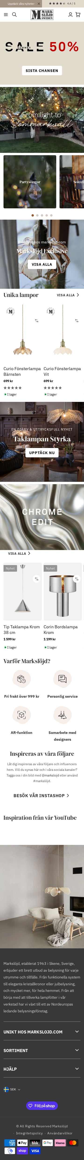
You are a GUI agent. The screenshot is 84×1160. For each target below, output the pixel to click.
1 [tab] (33, 215)
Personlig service (62, 696)
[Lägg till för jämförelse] (36, 321)
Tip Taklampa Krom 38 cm (22, 629)
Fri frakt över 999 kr (21, 696)
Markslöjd (60, 1126)
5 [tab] (51, 215)
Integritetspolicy (29, 1133)
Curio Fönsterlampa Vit (62, 371)
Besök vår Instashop (39, 795)
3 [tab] (42, 215)
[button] (6, 14)
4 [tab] (47, 215)
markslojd (52, 775)
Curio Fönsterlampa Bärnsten (22, 371)
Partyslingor (30, 181)
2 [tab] (37, 215)
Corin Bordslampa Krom (61, 629)
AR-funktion (21, 732)
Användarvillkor (60, 1133)
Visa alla (66, 295)
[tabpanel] (30, 181)
